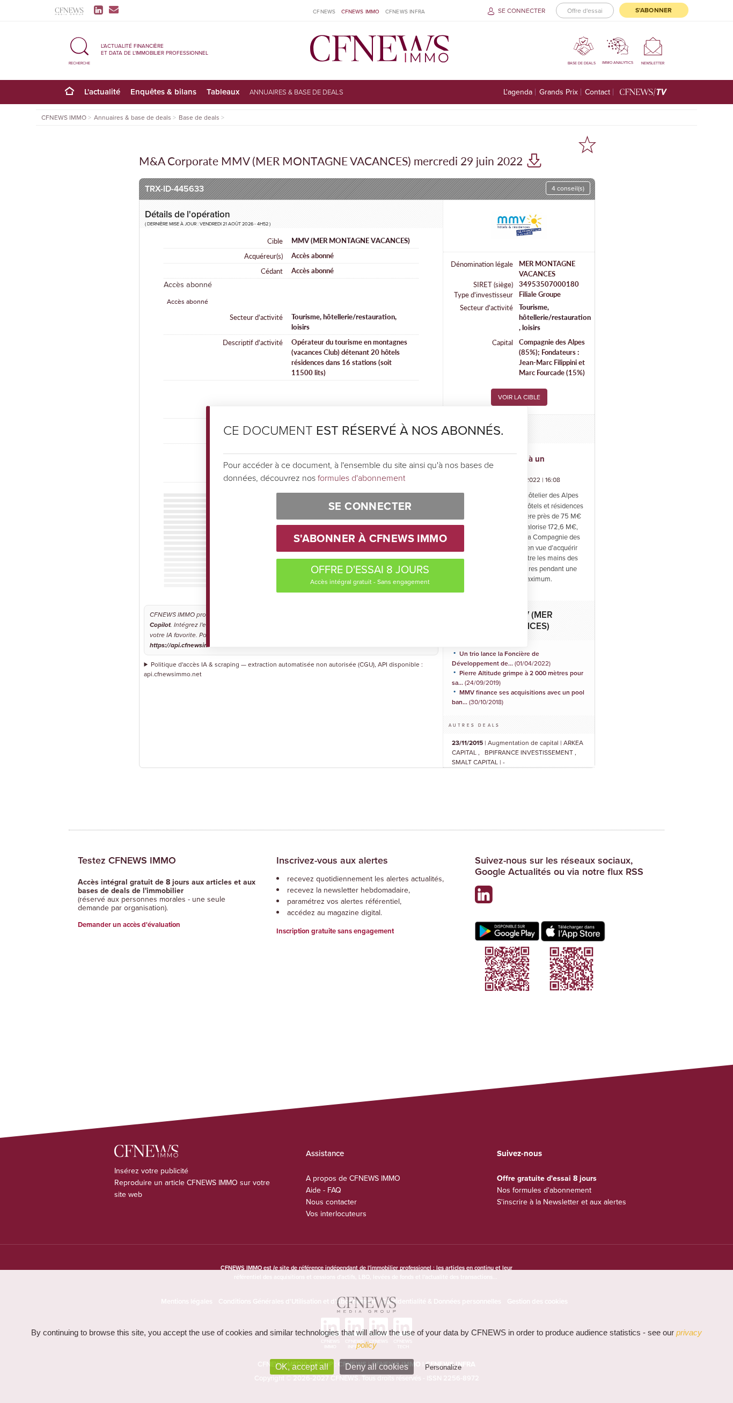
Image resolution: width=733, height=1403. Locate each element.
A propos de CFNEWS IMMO (353, 1178)
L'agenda (517, 92)
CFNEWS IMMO (360, 11)
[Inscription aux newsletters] (114, 9)
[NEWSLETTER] (652, 45)
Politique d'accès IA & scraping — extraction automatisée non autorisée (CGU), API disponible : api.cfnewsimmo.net (283, 669)
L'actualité (102, 91)
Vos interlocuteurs (336, 1213)
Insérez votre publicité (151, 1170)
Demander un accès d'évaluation (129, 924)
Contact (597, 92)
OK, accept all (301, 1366)
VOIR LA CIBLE (519, 396)
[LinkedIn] (100, 9)
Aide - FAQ (323, 1190)
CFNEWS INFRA (405, 11)
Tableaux (223, 91)
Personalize (443, 1367)
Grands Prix (558, 92)
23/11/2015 (467, 742)
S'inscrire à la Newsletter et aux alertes (561, 1201)
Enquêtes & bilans (163, 91)
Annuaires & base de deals (296, 92)
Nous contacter (331, 1201)
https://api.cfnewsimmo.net (190, 645)
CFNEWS (324, 11)
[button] (79, 49)
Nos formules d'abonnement (544, 1190)
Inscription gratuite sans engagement (335, 931)
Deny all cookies (376, 1366)
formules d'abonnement (361, 478)
